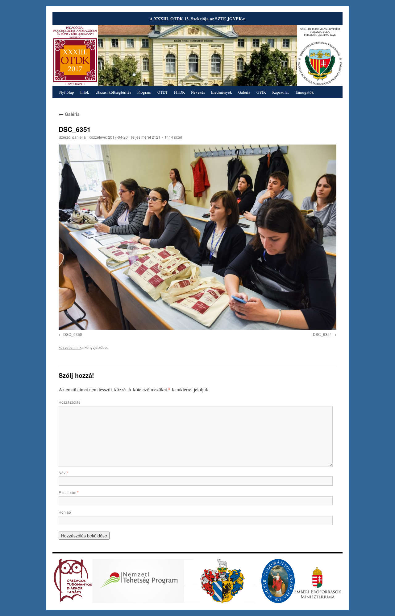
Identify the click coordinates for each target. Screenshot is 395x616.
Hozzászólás (69, 402)
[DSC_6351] (197, 237)
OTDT (162, 92)
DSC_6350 (72, 334)
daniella (79, 137)
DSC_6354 (322, 334)
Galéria (244, 92)
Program (144, 92)
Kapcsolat (280, 92)
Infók (84, 92)
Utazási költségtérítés (113, 92)
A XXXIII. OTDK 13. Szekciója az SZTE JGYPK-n (198, 18)
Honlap (65, 512)
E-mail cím (69, 492)
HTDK (179, 92)
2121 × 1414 (162, 137)
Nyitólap (66, 92)
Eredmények (221, 92)
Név (63, 472)
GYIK (261, 92)
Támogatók (304, 92)
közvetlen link (70, 347)
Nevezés (198, 92)
